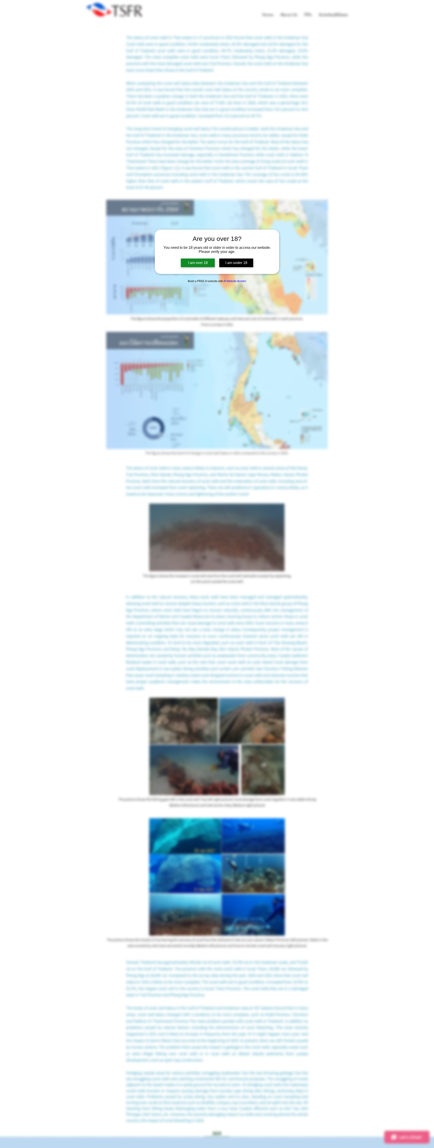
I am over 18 (198, 263)
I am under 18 (236, 263)
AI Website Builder (235, 281)
